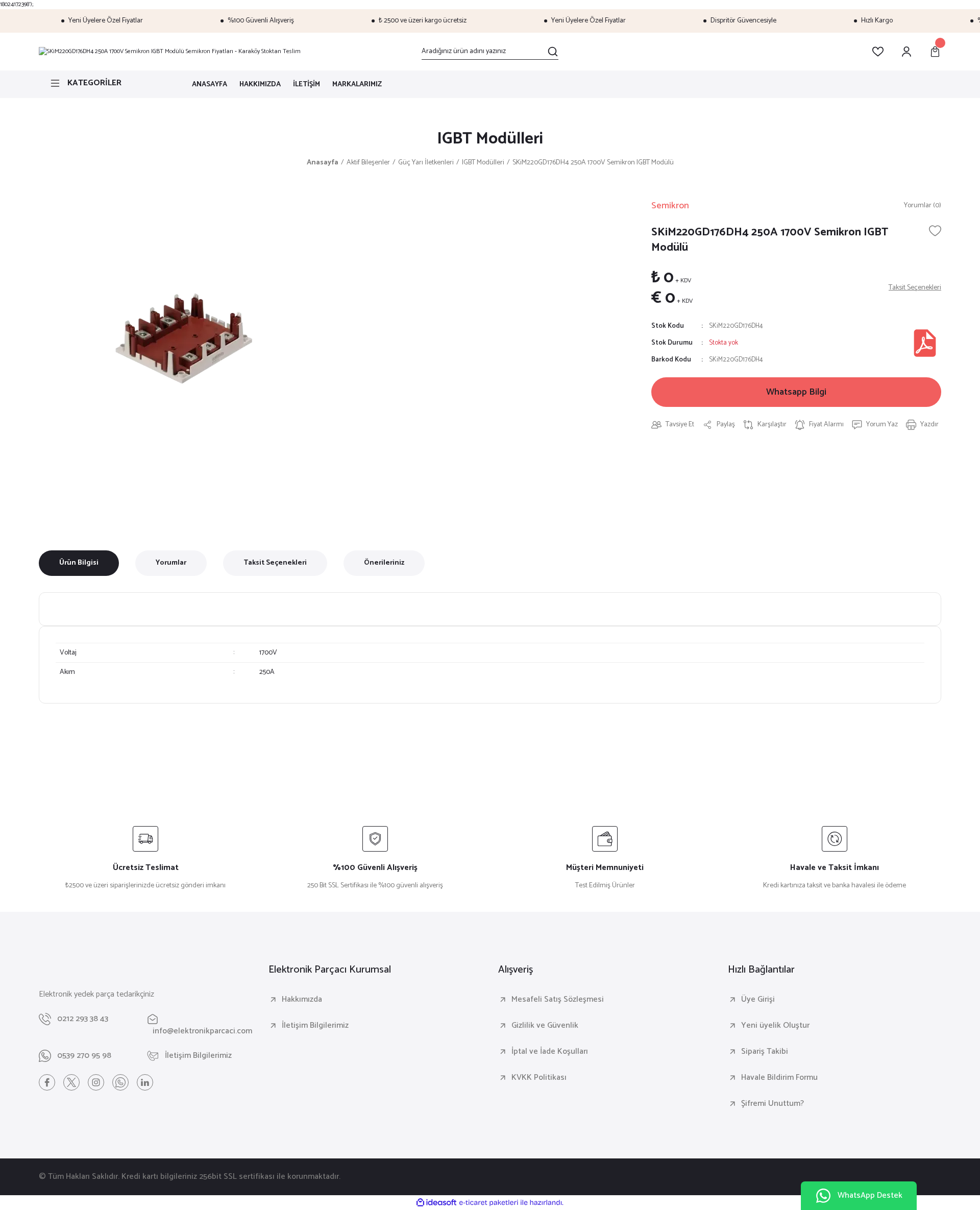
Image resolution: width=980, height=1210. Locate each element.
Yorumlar (171, 563)
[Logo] (170, 51)
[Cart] (935, 51)
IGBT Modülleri (490, 139)
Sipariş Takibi (764, 1052)
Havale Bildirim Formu (779, 1078)
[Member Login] (906, 51)
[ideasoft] (436, 1202)
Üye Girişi (758, 1000)
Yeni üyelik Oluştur (775, 1026)
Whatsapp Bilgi (796, 392)
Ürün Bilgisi (79, 563)
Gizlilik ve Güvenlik (544, 1026)
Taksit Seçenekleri (275, 563)
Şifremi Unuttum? (772, 1104)
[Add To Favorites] (935, 231)
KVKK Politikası (539, 1078)
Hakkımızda (302, 1000)
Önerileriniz (384, 563)
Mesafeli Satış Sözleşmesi (557, 1000)
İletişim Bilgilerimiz (315, 1026)
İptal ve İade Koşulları (549, 1052)
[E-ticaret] (489, 1202)
